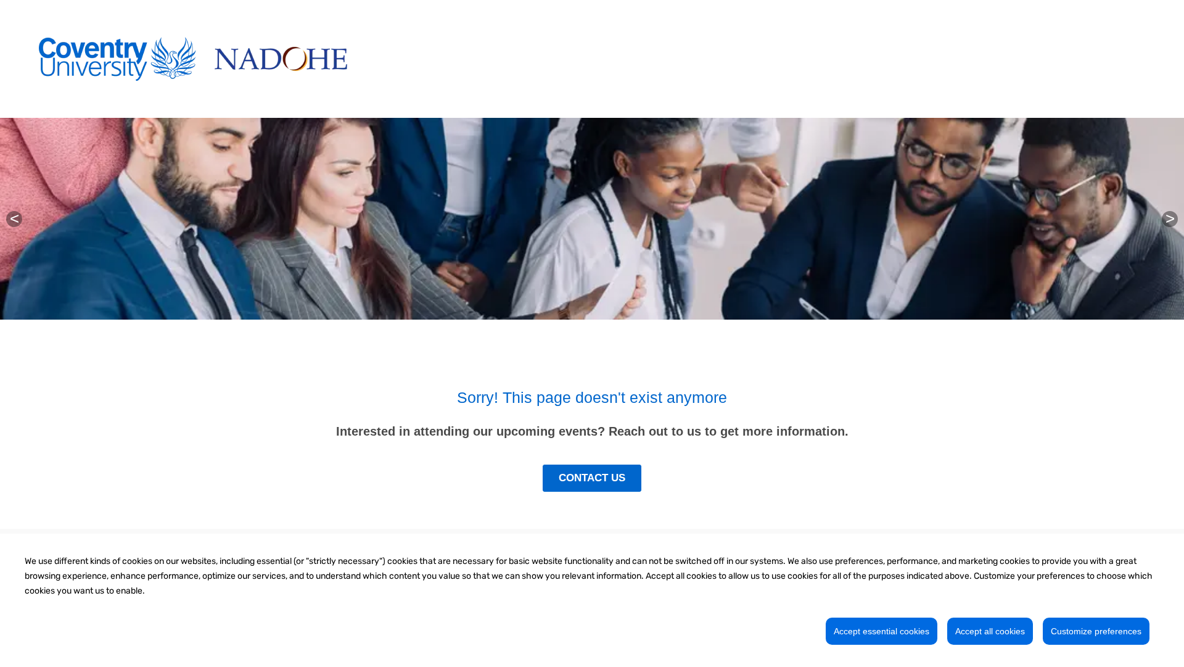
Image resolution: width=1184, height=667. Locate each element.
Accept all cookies (990, 631)
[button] (14, 219)
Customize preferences (1096, 631)
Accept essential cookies (881, 631)
